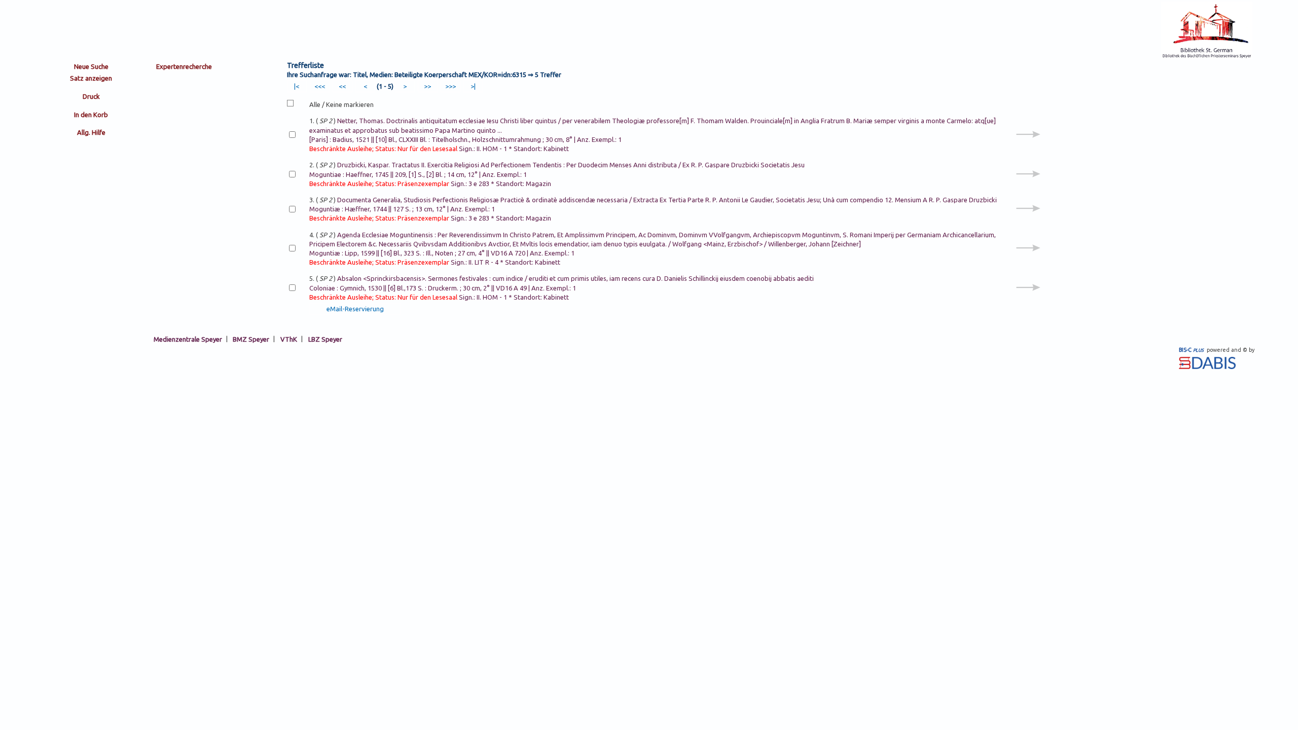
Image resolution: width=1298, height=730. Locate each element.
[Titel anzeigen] (1028, 145)
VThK (288, 338)
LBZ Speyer (325, 338)
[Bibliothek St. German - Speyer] (1206, 56)
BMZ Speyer (251, 338)
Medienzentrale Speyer (188, 338)
